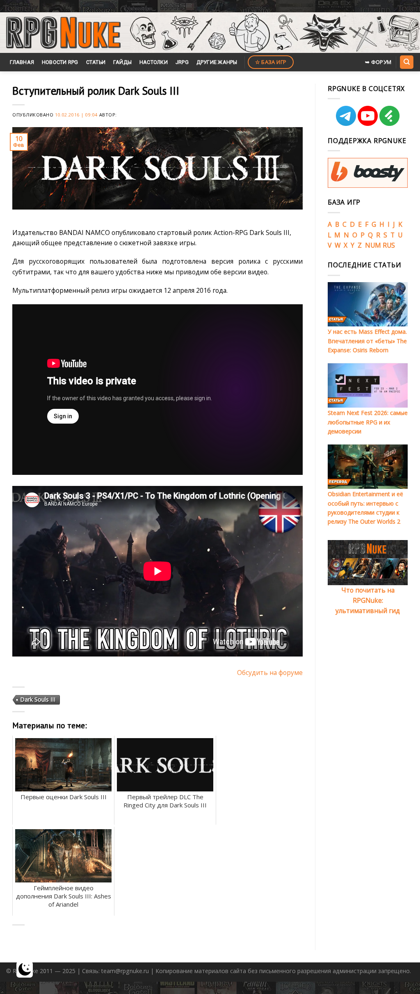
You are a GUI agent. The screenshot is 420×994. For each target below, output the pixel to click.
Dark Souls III (37, 699)
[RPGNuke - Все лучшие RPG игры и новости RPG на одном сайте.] (63, 32)
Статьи (96, 62)
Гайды (122, 62)
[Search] (406, 61)
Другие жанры (216, 62)
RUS (389, 245)
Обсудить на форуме (270, 672)
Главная (22, 62)
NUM (373, 245)
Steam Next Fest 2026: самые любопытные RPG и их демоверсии (368, 422)
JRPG (182, 62)
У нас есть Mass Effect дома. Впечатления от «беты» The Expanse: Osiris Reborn (367, 341)
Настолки (153, 62)
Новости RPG (60, 62)
